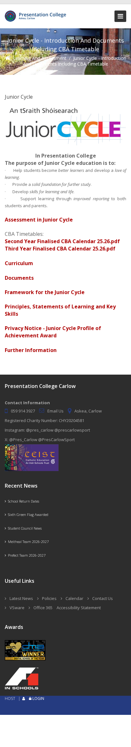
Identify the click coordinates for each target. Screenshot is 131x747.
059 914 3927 (23, 411)
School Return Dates (22, 501)
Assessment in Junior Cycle (39, 219)
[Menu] (120, 16)
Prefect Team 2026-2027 (25, 555)
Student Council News (24, 528)
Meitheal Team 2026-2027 (27, 541)
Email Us (55, 411)
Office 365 (42, 607)
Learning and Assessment (39, 58)
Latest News (21, 598)
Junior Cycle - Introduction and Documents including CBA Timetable (74, 61)
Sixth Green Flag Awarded (27, 514)
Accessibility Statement (79, 607)
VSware (17, 607)
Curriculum (19, 263)
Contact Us (102, 598)
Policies (49, 598)
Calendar (74, 598)
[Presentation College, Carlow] (36, 13)
